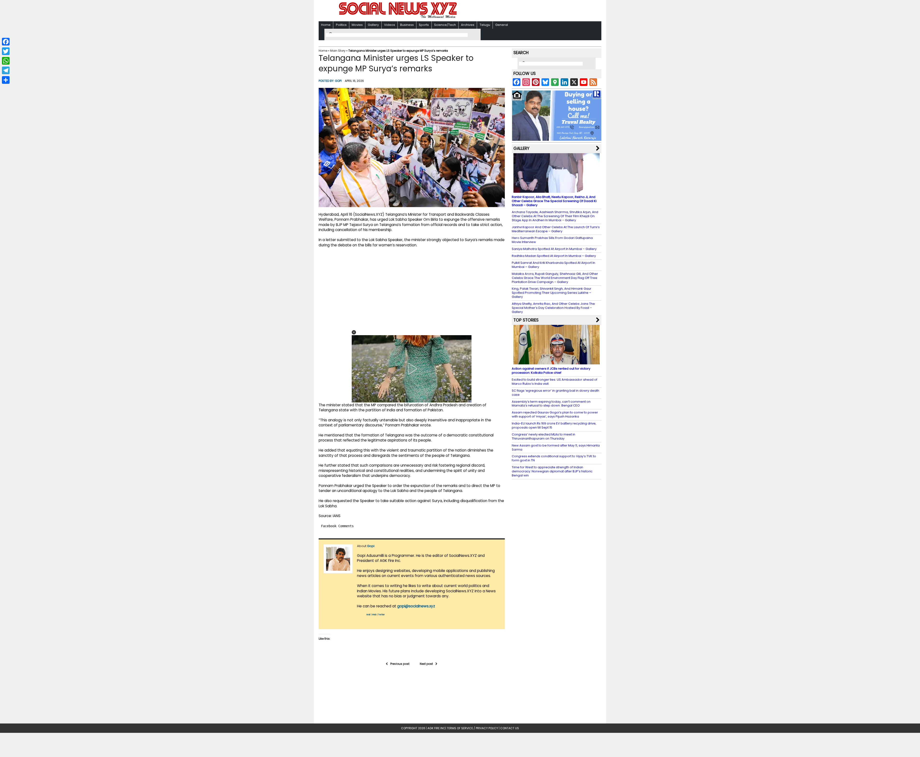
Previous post (399, 664)
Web (374, 614)
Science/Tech (445, 25)
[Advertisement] (522, 11)
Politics (341, 25)
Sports (424, 25)
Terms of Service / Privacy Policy (472, 728)
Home (326, 25)
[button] (354, 332)
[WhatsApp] (6, 61)
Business (407, 25)
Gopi (338, 81)
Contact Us (509, 728)
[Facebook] (6, 41)
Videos (389, 25)
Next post (426, 664)
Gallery (373, 25)
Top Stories (526, 320)
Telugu (485, 25)
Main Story (337, 51)
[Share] (6, 80)
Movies (357, 25)
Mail (368, 614)
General (501, 25)
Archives (467, 25)
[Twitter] (6, 51)
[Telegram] (6, 70)
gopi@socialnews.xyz (416, 606)
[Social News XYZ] (398, 17)
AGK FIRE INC (436, 728)
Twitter (381, 614)
